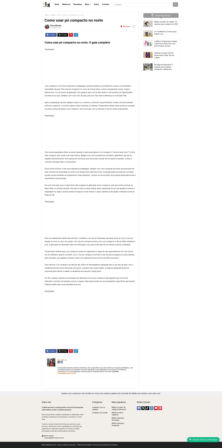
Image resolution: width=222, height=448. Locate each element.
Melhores (66, 4)
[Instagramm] (151, 408)
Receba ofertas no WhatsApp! (205, 440)
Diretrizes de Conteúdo (110, 445)
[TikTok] (147, 408)
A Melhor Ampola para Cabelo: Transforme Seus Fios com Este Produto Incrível (165, 43)
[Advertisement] (90, 67)
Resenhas (77, 4)
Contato (105, 4)
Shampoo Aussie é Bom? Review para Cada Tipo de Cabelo (164, 55)
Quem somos (49, 436)
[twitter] (143, 408)
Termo (53, 15)
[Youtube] (156, 408)
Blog (87, 4)
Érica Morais (55, 25)
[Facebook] (139, 408)
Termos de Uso (97, 445)
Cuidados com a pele (100, 413)
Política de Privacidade (84, 445)
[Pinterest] (160, 408)
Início (57, 4)
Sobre (96, 4)
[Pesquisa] (175, 4)
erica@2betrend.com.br (66, 373)
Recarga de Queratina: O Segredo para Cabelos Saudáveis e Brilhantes (163, 67)
